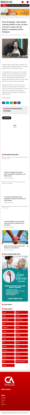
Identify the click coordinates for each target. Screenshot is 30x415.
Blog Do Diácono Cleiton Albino (22, 412)
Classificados (6, 319)
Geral (17, 331)
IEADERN (18, 335)
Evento (17, 327)
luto (4, 342)
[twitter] (7, 103)
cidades (18, 316)
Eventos (4, 331)
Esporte (18, 323)
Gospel (4, 335)
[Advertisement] (10, 143)
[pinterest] (15, 103)
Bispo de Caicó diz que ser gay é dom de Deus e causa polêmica (14, 246)
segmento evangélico (21, 361)
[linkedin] (19, 103)
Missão (17, 342)
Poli (17, 350)
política (18, 354)
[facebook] (3, 103)
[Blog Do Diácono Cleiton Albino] (7, 3)
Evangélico (5, 327)
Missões (4, 346)
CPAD (4, 323)
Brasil (17, 312)
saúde (4, 361)
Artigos (4, 312)
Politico (4, 357)
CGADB (4, 316)
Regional (18, 357)
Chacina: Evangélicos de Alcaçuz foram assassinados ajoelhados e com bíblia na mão (15, 174)
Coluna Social (19, 319)
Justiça (4, 338)
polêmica (5, 350)
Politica (4, 354)
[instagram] (5, 392)
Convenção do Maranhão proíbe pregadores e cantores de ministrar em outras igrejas (15, 198)
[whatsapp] (11, 103)
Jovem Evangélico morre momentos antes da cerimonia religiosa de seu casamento (14, 223)
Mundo (17, 346)
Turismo (4, 365)
